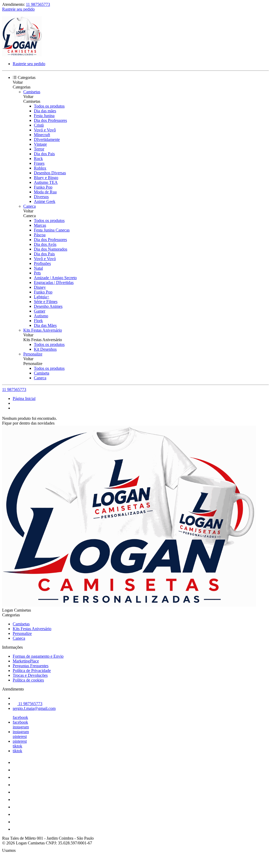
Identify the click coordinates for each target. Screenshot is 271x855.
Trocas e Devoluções (30, 675)
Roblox (40, 168)
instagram (21, 727)
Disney (40, 287)
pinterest (20, 736)
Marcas (40, 225)
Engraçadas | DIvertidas (54, 282)
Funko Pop (43, 187)
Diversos (41, 196)
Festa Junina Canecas (52, 230)
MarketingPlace (26, 661)
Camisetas (31, 92)
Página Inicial (24, 398)
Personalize (32, 354)
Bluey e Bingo (46, 177)
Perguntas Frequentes (30, 665)
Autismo (41, 316)
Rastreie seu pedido (18, 9)
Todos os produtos (49, 106)
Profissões (42, 263)
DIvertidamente (47, 139)
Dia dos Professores (50, 120)
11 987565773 (38, 4)
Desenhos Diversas (50, 173)
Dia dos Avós (45, 244)
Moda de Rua (45, 192)
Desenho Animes (48, 306)
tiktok (17, 746)
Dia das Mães (45, 325)
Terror (39, 149)
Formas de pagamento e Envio (38, 656)
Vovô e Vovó (45, 258)
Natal (38, 268)
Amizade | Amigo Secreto (55, 277)
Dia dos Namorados (50, 249)
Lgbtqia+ (41, 297)
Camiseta (41, 373)
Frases (39, 163)
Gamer (39, 311)
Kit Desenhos (45, 349)
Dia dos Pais (44, 154)
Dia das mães (45, 111)
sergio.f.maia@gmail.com (34, 708)
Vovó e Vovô (45, 130)
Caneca (29, 206)
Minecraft (42, 134)
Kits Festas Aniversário (42, 330)
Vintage (40, 144)
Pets (37, 273)
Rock (38, 158)
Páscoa (40, 235)
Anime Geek (44, 201)
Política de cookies (28, 680)
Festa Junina (44, 115)
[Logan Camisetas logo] (22, 54)
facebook (20, 717)
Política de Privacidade (32, 670)
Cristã (39, 125)
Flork (38, 320)
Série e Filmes (45, 301)
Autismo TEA (46, 182)
